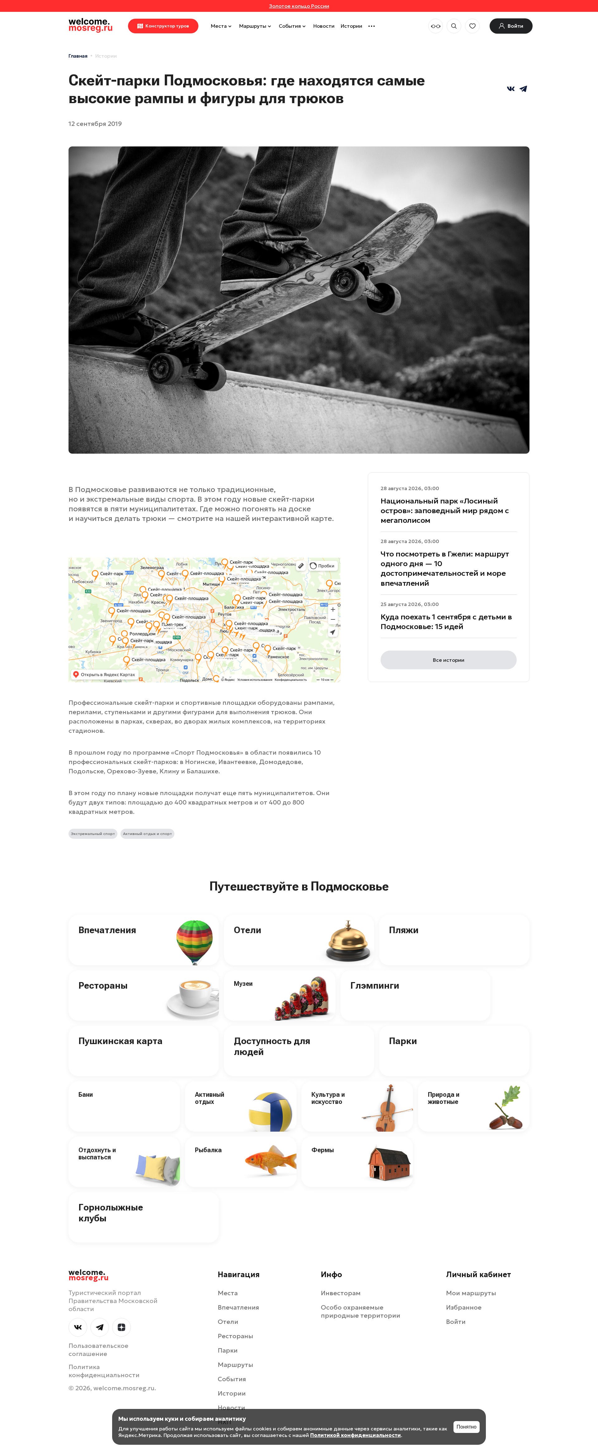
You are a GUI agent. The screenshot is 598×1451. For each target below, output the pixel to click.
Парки (403, 1040)
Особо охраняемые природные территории (360, 1311)
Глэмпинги (374, 985)
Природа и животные (443, 1098)
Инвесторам (341, 1293)
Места (219, 26)
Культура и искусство (328, 1098)
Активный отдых (209, 1098)
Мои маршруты (471, 1293)
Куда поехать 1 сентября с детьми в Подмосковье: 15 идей (446, 621)
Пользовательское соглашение (98, 1350)
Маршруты (252, 26)
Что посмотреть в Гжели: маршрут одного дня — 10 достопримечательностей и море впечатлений (445, 569)
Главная (78, 56)
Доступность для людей (272, 1046)
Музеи (243, 983)
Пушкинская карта (120, 1040)
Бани (85, 1094)
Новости (324, 26)
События (290, 26)
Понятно (467, 1427)
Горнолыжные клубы (110, 1213)
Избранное (464, 1307)
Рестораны (103, 985)
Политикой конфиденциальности (355, 1435)
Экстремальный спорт (93, 833)
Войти (456, 1322)
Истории (351, 26)
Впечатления (107, 929)
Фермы (322, 1150)
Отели (247, 929)
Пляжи (404, 929)
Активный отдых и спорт (147, 833)
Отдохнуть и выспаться (97, 1153)
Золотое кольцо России (299, 6)
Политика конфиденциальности (104, 1371)
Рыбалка (208, 1150)
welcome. (89, 1275)
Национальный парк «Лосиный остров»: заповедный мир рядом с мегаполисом (445, 510)
